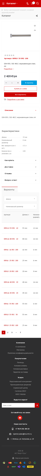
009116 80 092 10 (11, 239)
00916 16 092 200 (11, 250)
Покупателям (20, 358)
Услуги (20, 377)
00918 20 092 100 (11, 271)
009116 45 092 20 (11, 293)
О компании (20, 347)
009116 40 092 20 (11, 282)
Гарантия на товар (20, 372)
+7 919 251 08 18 (22, 429)
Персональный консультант (21, 381)
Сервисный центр (20, 388)
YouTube (20, 418)
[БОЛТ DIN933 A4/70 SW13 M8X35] (20, 35)
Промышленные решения (20, 385)
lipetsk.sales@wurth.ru (22, 434)
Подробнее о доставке (15, 99)
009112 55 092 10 (11, 228)
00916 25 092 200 (11, 260)
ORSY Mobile (20, 394)
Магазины (21, 350)
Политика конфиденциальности (20, 353)
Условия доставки (20, 369)
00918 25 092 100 (11, 325)
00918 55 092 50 (11, 315)
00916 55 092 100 (11, 304)
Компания (20, 343)
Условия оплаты (20, 366)
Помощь (20, 362)
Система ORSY (20, 391)
